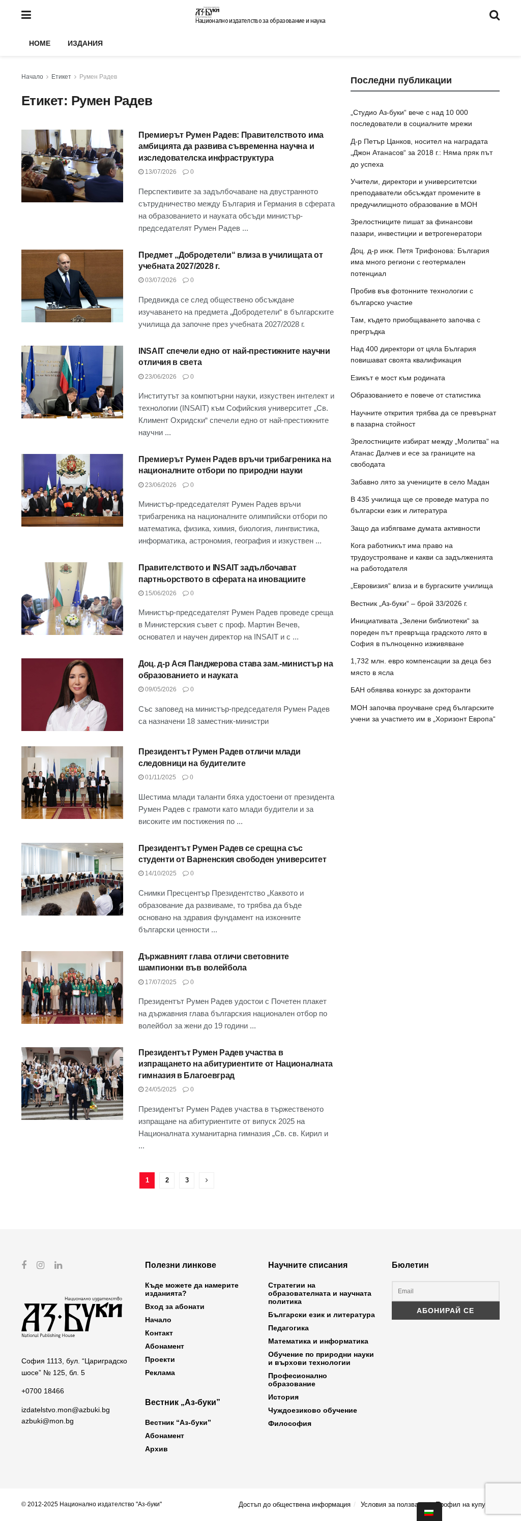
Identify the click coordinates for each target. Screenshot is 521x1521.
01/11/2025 (159, 777)
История (283, 1397)
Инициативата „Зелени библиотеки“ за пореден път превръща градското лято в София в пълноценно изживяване (419, 632)
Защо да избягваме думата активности (415, 528)
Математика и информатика (318, 1341)
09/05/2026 (160, 689)
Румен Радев (98, 76)
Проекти (160, 1359)
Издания (85, 43)
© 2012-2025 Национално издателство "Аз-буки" (91, 1504)
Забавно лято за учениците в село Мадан (420, 482)
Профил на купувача (468, 1504)
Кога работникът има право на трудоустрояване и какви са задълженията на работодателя (422, 556)
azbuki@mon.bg (47, 1421)
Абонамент (164, 1346)
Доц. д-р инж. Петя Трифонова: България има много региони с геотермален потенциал (420, 262)
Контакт (159, 1333)
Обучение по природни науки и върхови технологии (321, 1358)
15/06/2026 (160, 593)
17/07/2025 (160, 982)
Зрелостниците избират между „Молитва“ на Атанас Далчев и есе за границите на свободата (425, 452)
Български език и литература (321, 1315)
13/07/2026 (160, 171)
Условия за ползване (393, 1504)
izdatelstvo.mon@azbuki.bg (65, 1410)
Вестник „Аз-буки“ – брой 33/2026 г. (409, 603)
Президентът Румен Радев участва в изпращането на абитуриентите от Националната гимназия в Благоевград (235, 1064)
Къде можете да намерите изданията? (192, 1289)
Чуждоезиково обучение (312, 1410)
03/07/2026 (160, 280)
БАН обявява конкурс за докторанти (411, 690)
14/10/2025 (160, 873)
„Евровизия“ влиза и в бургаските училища (422, 586)
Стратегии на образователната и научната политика (319, 1293)
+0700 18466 (42, 1391)
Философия (289, 1423)
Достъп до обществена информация (295, 1504)
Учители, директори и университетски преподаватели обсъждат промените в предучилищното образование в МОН (415, 192)
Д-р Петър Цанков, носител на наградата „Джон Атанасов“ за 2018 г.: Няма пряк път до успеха (422, 152)
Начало (32, 76)
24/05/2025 (160, 1089)
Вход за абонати (175, 1306)
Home (39, 43)
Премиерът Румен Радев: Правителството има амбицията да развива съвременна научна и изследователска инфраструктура (231, 146)
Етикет (61, 76)
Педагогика (288, 1328)
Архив (156, 1449)
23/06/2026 (160, 376)
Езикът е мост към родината (398, 378)
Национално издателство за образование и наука (260, 21)
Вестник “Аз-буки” (178, 1422)
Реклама (160, 1372)
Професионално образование (297, 1380)
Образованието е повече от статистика (416, 395)
